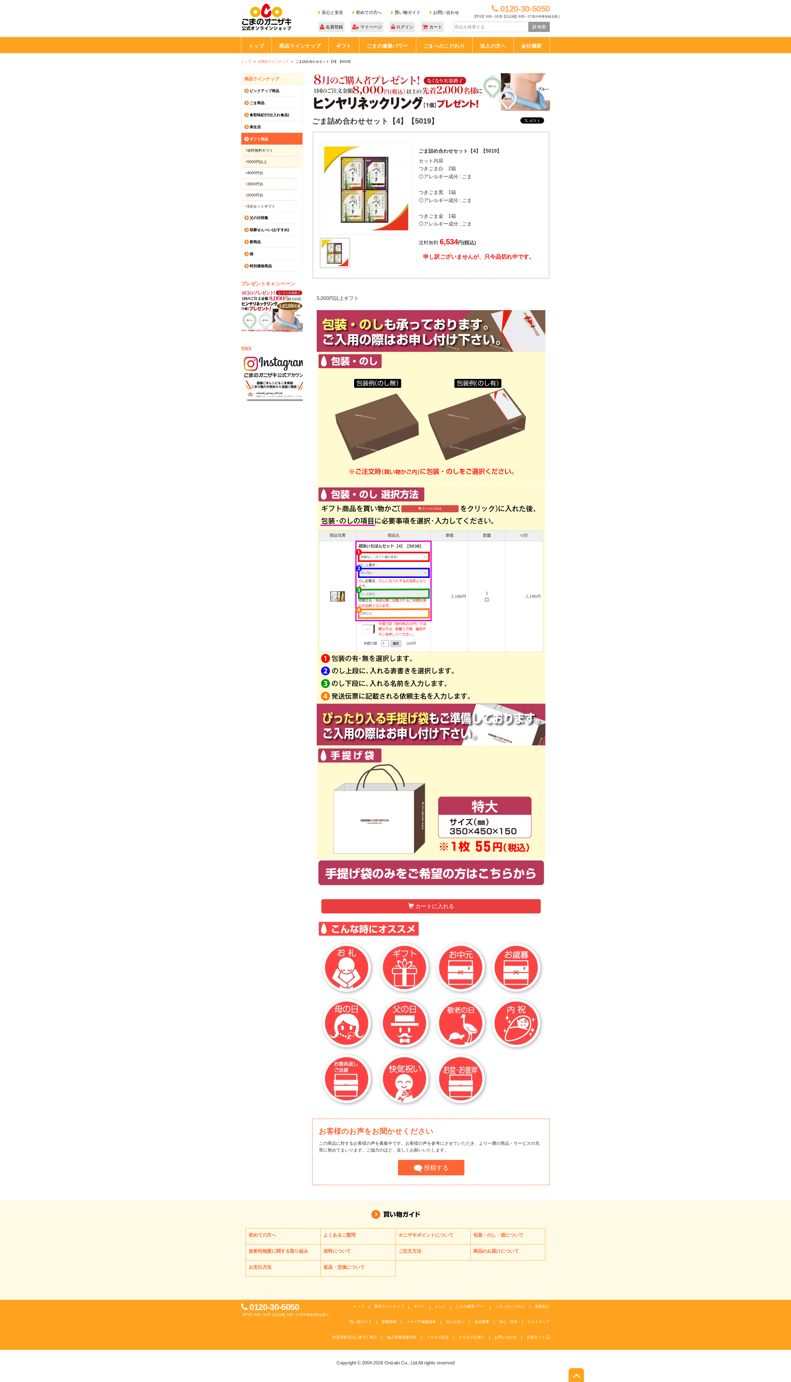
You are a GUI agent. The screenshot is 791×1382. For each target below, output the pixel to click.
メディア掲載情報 (421, 1322)
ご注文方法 (410, 1250)
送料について (337, 1250)
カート (435, 26)
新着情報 (389, 1322)
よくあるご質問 (340, 1234)
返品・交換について (344, 1267)
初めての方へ (368, 12)
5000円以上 (257, 162)
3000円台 (255, 184)
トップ (256, 45)
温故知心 (542, 1306)
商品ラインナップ (300, 45)
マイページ (370, 26)
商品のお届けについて (496, 1250)
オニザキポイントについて (426, 1234)
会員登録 (333, 26)
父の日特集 (258, 218)
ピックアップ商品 (264, 91)
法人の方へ (493, 45)
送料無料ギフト (260, 150)
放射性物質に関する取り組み (278, 1250)
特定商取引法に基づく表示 (354, 1337)
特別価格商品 (260, 266)
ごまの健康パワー (387, 45)
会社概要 (531, 45)
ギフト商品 (258, 139)
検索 (541, 26)
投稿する (435, 1167)
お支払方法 (260, 1267)
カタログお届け (471, 1337)
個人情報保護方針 (402, 1337)
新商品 (255, 242)
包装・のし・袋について (498, 1234)
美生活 (255, 127)
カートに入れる (434, 906)
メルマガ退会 (437, 1337)
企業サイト (536, 1337)
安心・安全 (508, 1322)
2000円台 (255, 195)
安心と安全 (331, 12)
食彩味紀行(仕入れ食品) (269, 115)
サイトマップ (538, 1322)
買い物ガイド (407, 12)
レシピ (440, 1306)
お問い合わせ (445, 12)
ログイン (404, 26)
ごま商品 (256, 103)
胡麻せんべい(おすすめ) (269, 230)
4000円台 (255, 173)
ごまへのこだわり (444, 45)
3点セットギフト (261, 206)
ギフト (344, 45)
